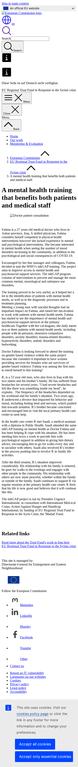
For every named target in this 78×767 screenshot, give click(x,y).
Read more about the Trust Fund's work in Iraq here (35, 542)
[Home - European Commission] (22, 13)
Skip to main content (15, 3)
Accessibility (18, 691)
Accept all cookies (35, 744)
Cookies (15, 680)
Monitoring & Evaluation (26, 144)
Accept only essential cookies (45, 756)
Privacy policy (19, 684)
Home (14, 136)
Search (6, 38)
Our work (16, 140)
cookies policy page (32, 714)
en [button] (13, 23)
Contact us (17, 666)
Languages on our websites (28, 676)
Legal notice (18, 688)
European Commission (25, 158)
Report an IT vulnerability (27, 673)
